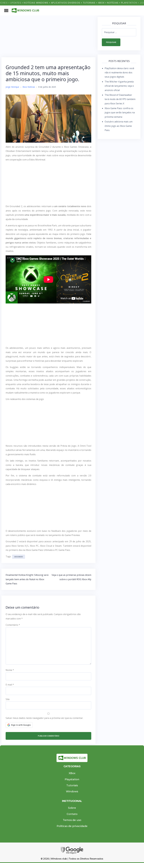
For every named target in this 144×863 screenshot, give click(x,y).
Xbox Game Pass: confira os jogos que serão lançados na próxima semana (120, 112)
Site (8, 699)
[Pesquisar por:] (119, 32)
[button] (6, 10)
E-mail (10, 684)
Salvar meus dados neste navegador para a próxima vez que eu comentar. (44, 718)
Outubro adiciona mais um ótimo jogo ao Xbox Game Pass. (118, 126)
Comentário (13, 624)
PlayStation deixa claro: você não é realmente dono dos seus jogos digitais (119, 72)
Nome (10, 670)
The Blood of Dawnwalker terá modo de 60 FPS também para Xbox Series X (120, 99)
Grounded (18, 557)
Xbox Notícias (28, 87)
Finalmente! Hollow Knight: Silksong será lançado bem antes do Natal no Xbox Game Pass (27, 579)
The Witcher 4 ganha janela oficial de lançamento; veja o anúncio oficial (119, 86)
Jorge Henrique (12, 87)
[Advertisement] (48, 36)
